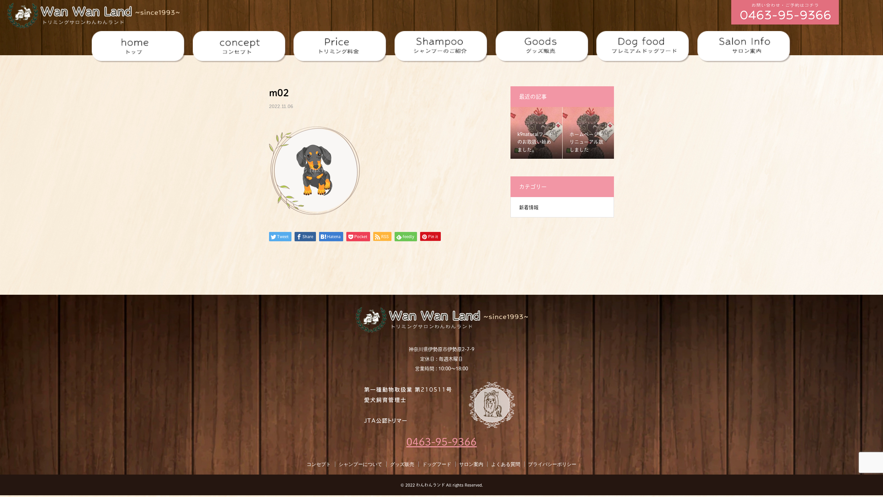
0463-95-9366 (441, 442)
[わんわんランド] (93, 14)
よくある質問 (505, 464)
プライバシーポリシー (552, 464)
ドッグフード (436, 464)
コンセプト (319, 464)
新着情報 (528, 207)
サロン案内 (471, 464)
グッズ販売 (402, 464)
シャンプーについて (360, 464)
